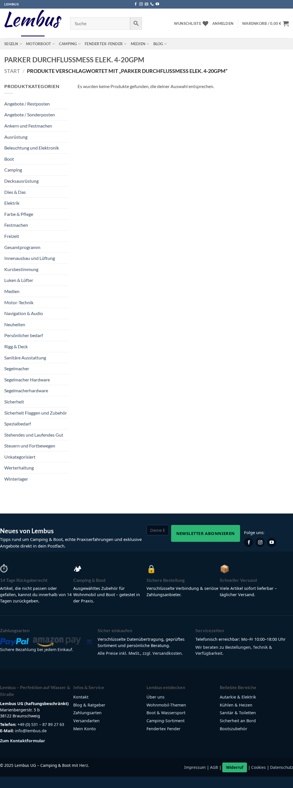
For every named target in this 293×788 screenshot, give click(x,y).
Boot (9, 159)
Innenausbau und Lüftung (29, 258)
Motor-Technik (18, 302)
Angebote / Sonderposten (29, 114)
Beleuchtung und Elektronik (31, 147)
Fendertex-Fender (104, 43)
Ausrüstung (15, 137)
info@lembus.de (31, 730)
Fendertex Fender (163, 728)
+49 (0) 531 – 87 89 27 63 (40, 724)
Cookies (258, 767)
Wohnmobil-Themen (166, 705)
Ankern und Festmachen (28, 125)
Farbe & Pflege (18, 214)
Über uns (155, 697)
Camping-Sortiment (165, 720)
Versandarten (86, 720)
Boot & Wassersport (165, 712)
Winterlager (16, 478)
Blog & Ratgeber (89, 705)
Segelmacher (16, 368)
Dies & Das (15, 192)
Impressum (195, 767)
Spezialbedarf (17, 423)
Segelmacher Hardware (27, 379)
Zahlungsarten (87, 712)
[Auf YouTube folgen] (157, 4)
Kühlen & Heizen (236, 705)
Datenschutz (281, 767)
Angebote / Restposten (27, 103)
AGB (214, 767)
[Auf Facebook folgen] (135, 4)
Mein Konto (84, 728)
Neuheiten (14, 324)
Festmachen (16, 225)
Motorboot (38, 43)
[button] (222, 23)
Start (12, 71)
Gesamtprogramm (22, 247)
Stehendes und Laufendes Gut (33, 434)
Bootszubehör (233, 728)
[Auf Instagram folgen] (141, 4)
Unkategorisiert (19, 456)
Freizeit (11, 236)
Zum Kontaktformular (22, 740)
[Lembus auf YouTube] (271, 542)
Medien (138, 43)
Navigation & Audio (23, 313)
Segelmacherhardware (26, 390)
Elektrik (11, 203)
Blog (158, 43)
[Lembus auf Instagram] (260, 542)
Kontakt (80, 697)
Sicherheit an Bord (238, 720)
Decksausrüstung (21, 181)
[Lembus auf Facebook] (248, 542)
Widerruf (234, 767)
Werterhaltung (19, 467)
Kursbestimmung (21, 269)
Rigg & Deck (16, 346)
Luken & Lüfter (18, 280)
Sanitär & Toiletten (238, 712)
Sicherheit (14, 401)
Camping (68, 43)
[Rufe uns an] (152, 4)
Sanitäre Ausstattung (25, 357)
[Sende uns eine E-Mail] (146, 4)
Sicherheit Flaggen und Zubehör (35, 412)
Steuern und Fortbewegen (29, 445)
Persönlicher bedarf (23, 335)
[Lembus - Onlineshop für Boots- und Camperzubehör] (33, 23)
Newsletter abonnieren (205, 533)
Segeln (11, 43)
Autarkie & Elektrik (238, 697)
